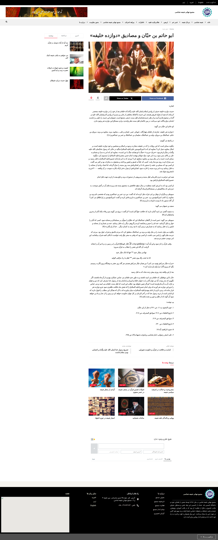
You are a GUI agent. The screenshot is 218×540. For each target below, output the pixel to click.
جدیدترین (150, 459)
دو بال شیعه (186, 22)
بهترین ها (167, 459)
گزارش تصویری (159, 513)
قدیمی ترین (158, 459)
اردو (184, 2)
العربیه (191, 2)
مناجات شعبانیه (138, 418)
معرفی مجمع (160, 497)
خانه (208, 22)
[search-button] (6, 22)
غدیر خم (175, 22)
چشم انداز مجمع (158, 509)
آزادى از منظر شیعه (107, 390)
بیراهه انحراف (129, 22)
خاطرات (141, 22)
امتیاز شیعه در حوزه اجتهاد (105, 418)
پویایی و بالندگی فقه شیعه (164, 418)
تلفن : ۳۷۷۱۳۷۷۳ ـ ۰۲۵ (127, 505)
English (200, 2)
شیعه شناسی (198, 22)
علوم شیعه (165, 29)
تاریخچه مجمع (159, 501)
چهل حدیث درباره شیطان (59, 80)
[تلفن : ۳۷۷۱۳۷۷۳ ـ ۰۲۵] (138, 505)
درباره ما (82, 22)
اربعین (166, 22)
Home (172, 29)
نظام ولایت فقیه (154, 22)
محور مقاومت (94, 22)
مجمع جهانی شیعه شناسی (112, 22)
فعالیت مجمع (159, 505)
